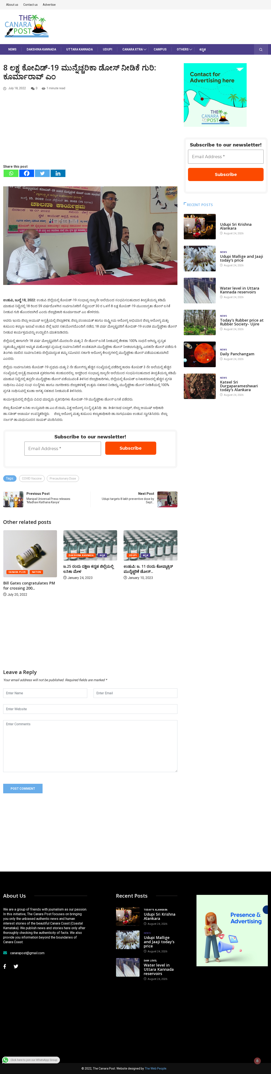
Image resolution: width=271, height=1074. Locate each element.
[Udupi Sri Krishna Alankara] (200, 227)
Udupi (107, 49)
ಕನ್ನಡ (202, 49)
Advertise (49, 4)
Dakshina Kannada (41, 49)
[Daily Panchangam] (200, 354)
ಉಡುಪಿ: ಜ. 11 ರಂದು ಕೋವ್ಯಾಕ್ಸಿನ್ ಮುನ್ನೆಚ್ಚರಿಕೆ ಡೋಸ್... (88, 569)
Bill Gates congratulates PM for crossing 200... (150, 585)
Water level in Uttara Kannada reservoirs (239, 290)
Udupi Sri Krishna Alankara (236, 226)
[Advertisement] (90, 132)
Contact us (30, 4)
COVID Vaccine (32, 478)
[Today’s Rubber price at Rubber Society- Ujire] (200, 322)
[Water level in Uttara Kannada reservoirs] (200, 290)
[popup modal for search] (261, 49)
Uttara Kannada (79, 49)
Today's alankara (232, 220)
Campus (160, 49)
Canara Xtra (132, 49)
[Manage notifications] (257, 1060)
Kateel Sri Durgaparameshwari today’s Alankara (239, 385)
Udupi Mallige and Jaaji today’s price (241, 258)
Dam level (226, 284)
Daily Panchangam (237, 353)
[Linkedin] (58, 173)
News (12, 49)
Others (183, 49)
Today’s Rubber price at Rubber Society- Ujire (242, 322)
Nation (156, 572)
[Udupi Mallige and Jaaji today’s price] (200, 258)
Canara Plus (137, 572)
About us (12, 4)
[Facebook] (26, 173)
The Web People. (156, 1068)
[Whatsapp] (11, 173)
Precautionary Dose (63, 478)
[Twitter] (42, 173)
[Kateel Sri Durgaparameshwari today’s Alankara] (200, 386)
